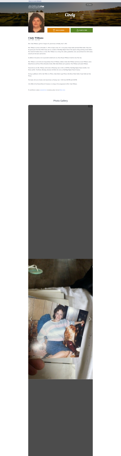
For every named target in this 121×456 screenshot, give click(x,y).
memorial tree (43, 90)
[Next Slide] (90, 319)
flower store (62, 90)
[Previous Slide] (30, 319)
